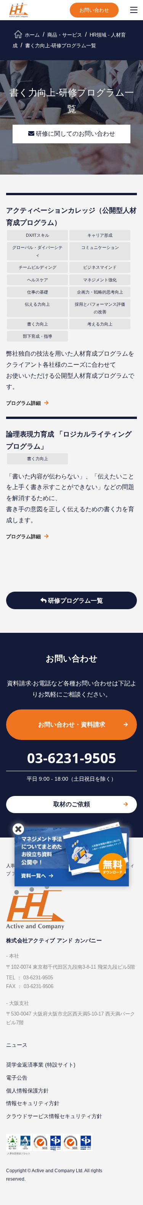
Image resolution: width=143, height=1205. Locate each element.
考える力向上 (99, 324)
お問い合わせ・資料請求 (71, 724)
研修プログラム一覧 (75, 600)
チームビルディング (37, 267)
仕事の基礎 (37, 292)
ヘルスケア (37, 280)
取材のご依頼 (71, 804)
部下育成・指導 (37, 336)
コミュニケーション (100, 247)
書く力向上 (37, 324)
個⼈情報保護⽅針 (27, 1091)
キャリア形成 (99, 235)
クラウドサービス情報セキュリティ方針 (54, 1116)
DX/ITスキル (37, 235)
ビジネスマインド (100, 267)
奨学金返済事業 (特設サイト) (41, 1065)
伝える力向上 (37, 304)
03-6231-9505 (71, 758)
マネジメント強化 (100, 280)
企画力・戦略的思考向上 (100, 292)
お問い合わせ (94, 10)
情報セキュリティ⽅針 (32, 1103)
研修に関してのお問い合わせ (74, 133)
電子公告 (16, 1078)
